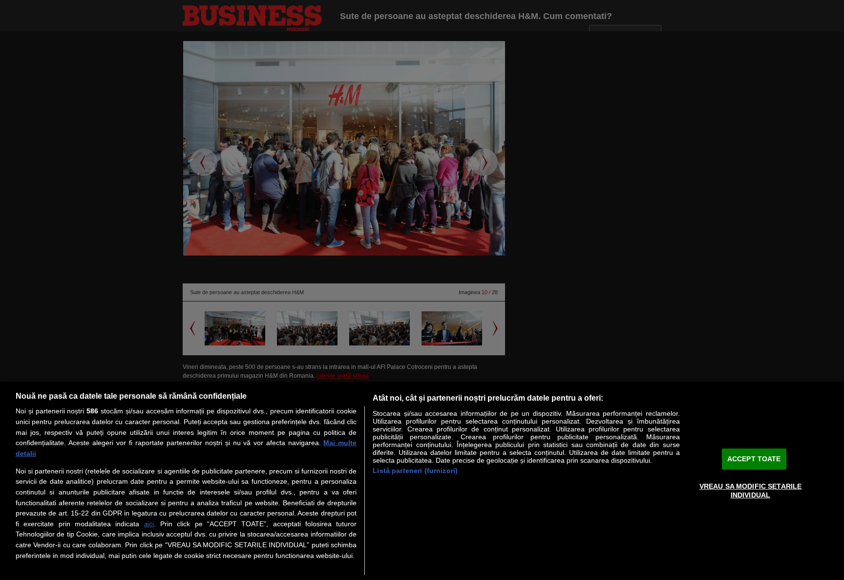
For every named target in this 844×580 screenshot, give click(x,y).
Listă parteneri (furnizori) (415, 470)
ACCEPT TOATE (754, 459)
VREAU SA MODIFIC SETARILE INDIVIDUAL (750, 490)
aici (149, 524)
